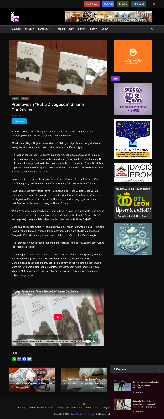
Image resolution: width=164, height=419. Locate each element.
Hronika (81, 408)
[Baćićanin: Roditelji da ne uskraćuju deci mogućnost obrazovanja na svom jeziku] (122, 400)
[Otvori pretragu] (152, 29)
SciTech (96, 408)
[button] (52, 29)
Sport (67, 408)
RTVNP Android (92, 4)
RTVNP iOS (108, 4)
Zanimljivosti (106, 408)
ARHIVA (104, 29)
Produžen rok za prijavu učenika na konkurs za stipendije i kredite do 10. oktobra (84, 383)
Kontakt (93, 29)
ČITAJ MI (19, 121)
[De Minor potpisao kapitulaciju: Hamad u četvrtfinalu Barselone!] (122, 381)
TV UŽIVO (123, 4)
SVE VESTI (29, 29)
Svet (71, 29)
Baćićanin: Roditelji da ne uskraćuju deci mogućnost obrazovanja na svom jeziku (144, 404)
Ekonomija (59, 408)
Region (61, 29)
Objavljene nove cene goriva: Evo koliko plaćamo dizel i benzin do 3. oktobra (31, 383)
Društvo (74, 408)
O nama (81, 29)
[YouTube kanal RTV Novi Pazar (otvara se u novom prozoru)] (153, 4)
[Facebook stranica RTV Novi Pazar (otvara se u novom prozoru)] (149, 4)
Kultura (15, 98)
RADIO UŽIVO (139, 4)
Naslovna (16, 29)
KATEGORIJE (44, 29)
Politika (51, 408)
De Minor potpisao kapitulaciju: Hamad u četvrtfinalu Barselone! (146, 385)
